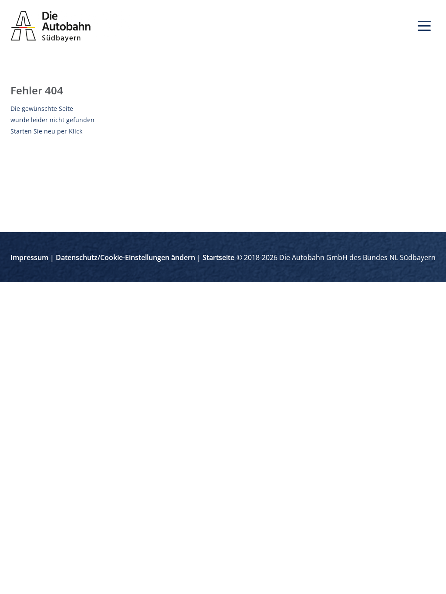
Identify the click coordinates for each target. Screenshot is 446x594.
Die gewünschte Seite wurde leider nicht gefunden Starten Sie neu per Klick (52, 119)
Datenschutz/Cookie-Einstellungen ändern (125, 257)
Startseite (218, 257)
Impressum (29, 257)
